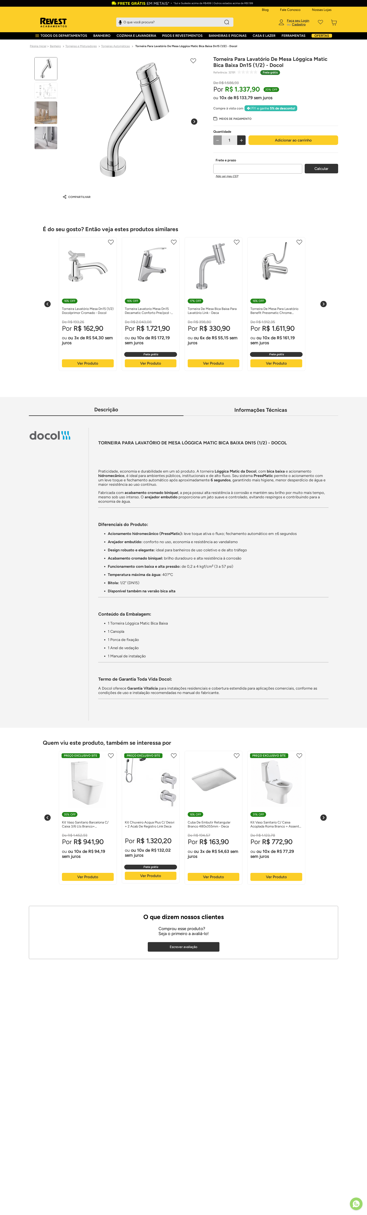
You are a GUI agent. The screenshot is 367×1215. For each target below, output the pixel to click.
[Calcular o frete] (321, 168)
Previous (47, 304)
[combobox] (174, 22)
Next (323, 304)
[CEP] (257, 166)
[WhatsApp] (356, 1204)
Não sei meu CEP (227, 176)
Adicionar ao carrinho (293, 140)
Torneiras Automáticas (115, 46)
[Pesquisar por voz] (120, 21)
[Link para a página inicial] (38, 46)
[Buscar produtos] (227, 22)
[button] (232, 118)
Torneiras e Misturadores (81, 46)
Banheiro (55, 46)
